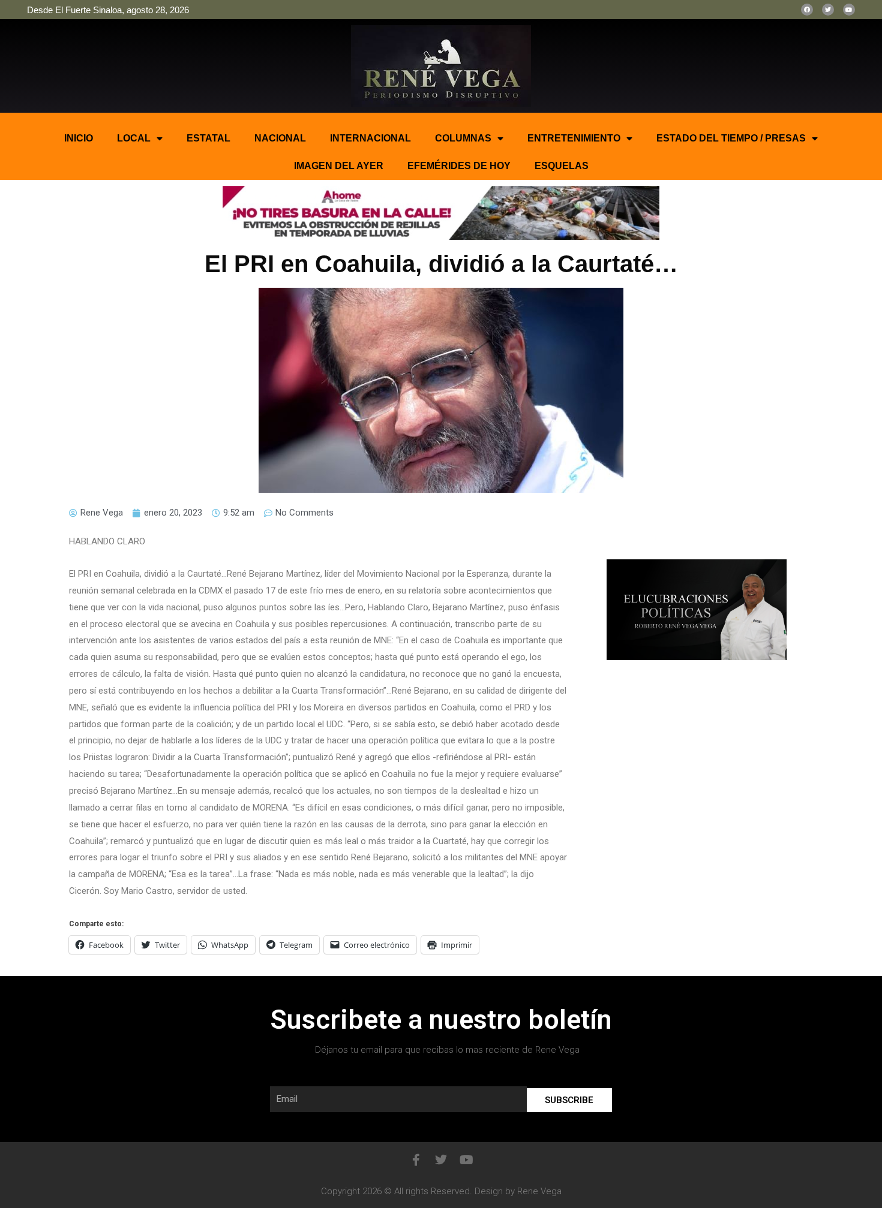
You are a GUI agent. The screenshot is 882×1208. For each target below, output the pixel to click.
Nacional (280, 138)
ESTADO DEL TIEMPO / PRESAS (731, 138)
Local (134, 138)
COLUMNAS (463, 138)
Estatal (208, 138)
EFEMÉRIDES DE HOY (459, 166)
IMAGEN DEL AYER (338, 166)
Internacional (370, 138)
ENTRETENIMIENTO (573, 138)
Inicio (78, 138)
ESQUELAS (562, 166)
